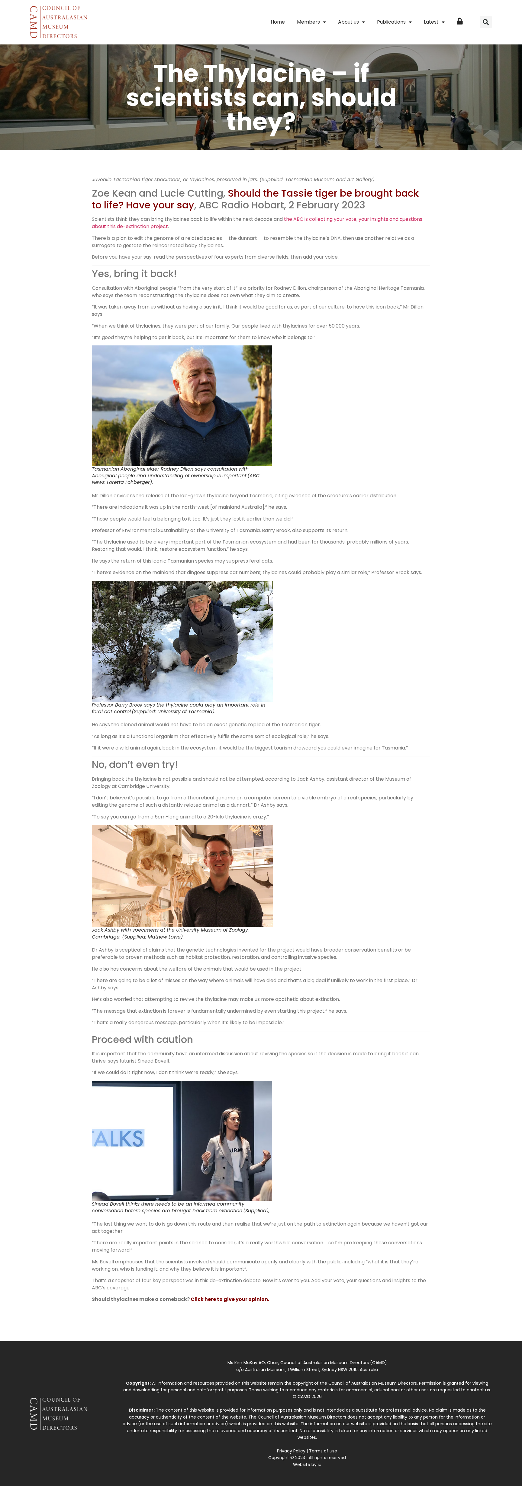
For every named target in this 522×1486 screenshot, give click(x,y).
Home (278, 21)
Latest (431, 21)
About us (348, 21)
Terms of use (323, 1451)
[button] (486, 22)
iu (319, 1465)
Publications (391, 21)
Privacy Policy (291, 1451)
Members (308, 21)
